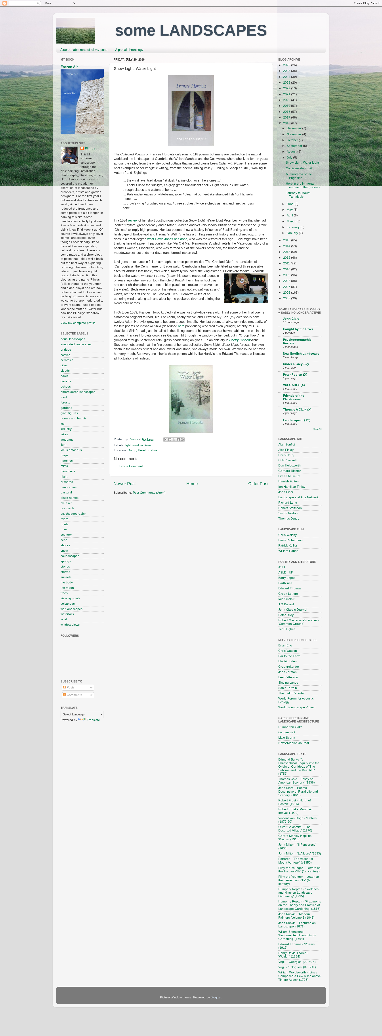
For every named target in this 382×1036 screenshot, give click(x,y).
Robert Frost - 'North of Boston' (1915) (294, 802)
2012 (287, 257)
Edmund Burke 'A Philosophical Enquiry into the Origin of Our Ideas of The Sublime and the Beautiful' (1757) (298, 767)
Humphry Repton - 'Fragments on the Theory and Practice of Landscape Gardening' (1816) (299, 905)
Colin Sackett (287, 460)
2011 (287, 263)
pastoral (66, 492)
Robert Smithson (290, 508)
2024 (287, 76)
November (294, 134)
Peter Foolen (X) (295, 374)
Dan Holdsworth (289, 465)
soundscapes (70, 556)
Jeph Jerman (287, 672)
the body (67, 582)
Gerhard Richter (289, 470)
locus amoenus (71, 450)
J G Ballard (286, 604)
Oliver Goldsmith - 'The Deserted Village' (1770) (295, 828)
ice (63, 423)
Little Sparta (286, 737)
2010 (287, 269)
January (293, 233)
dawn (64, 376)
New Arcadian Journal (293, 743)
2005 (287, 298)
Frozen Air (69, 67)
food (64, 397)
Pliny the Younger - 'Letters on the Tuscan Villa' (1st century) (299, 869)
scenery (66, 534)
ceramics (67, 360)
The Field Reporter (291, 693)
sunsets (66, 577)
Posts (70, 687)
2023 (287, 82)
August (292, 151)
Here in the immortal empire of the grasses (303, 185)
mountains (68, 471)
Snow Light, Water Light (302, 162)
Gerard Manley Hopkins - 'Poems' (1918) (295, 837)
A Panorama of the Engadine (299, 175)
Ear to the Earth (289, 656)
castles (65, 355)
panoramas (68, 487)
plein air (66, 503)
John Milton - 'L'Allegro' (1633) (299, 853)
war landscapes (71, 609)
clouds (65, 370)
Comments (74, 695)
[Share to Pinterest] (182, 439)
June (290, 204)
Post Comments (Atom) (149, 492)
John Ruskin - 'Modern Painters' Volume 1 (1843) (296, 915)
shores (65, 545)
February (293, 227)
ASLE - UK (285, 572)
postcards (67, 508)
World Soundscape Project (296, 707)
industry (66, 429)
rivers (64, 519)
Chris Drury (286, 455)
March (291, 221)
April (290, 215)
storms (65, 571)
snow (64, 550)
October (293, 140)
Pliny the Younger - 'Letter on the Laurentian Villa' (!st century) (298, 880)
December (294, 128)
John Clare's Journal (292, 609)
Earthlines (285, 583)
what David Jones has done (167, 239)
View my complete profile (78, 323)
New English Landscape (301, 353)
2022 (287, 88)
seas (64, 540)
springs (66, 561)
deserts (66, 381)
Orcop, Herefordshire (142, 450)
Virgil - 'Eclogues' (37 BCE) (297, 967)
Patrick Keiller (287, 545)
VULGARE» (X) (294, 385)
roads (65, 524)
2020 (287, 100)
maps (64, 455)
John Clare (291, 318)
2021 (287, 94)
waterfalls (67, 614)
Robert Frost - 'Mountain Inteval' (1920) (295, 811)
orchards (67, 482)
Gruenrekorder (288, 666)
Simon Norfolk (288, 513)
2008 (287, 281)
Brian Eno (285, 645)
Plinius (90, 148)
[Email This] (165, 439)
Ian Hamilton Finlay (291, 486)
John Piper (285, 492)
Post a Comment (131, 466)
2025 (287, 71)
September (295, 145)
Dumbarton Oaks (290, 727)
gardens (66, 407)
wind (64, 619)
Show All (317, 429)
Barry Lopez (286, 577)
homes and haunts (74, 418)
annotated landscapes (76, 344)
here (181, 326)
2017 (287, 117)
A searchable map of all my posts (84, 50)
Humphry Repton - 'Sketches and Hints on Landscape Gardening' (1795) (298, 892)
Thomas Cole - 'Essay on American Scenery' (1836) (296, 780)
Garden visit (286, 732)
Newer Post (125, 483)
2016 (287, 123)
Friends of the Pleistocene (293, 397)
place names (69, 497)
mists (64, 466)
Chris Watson (287, 650)
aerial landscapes (73, 339)
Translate (93, 720)
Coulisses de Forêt (299, 168)
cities (64, 365)
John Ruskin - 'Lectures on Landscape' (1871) (297, 924)
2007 (287, 287)
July (290, 157)
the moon (67, 587)
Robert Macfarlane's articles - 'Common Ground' (298, 622)
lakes (64, 434)
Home (192, 483)
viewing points (70, 598)
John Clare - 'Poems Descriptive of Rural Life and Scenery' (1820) (298, 791)
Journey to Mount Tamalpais (298, 194)
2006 (287, 292)
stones (65, 566)
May (290, 209)
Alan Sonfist (286, 444)
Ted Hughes (286, 629)
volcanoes (68, 603)
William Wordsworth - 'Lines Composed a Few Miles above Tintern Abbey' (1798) (299, 976)
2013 (287, 252)
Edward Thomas (289, 588)
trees (64, 593)
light (128, 445)
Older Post (258, 483)
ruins (64, 529)
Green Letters (288, 593)
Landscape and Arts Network (298, 497)
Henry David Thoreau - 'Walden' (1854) (294, 954)
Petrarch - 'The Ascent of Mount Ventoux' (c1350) (295, 860)
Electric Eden (287, 661)
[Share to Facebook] (178, 439)
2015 (287, 240)
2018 (287, 111)
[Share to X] (174, 439)
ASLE (282, 567)
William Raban (288, 550)
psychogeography (73, 513)
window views (141, 445)
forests (65, 402)
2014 (287, 246)
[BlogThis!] (170, 439)
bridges (66, 349)
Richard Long (287, 502)
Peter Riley (286, 615)
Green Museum (289, 476)
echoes (66, 386)
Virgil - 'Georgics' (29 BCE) (297, 961)
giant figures (69, 413)
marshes (67, 460)
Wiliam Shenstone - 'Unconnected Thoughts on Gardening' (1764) (297, 935)
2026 (287, 65)
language (67, 439)
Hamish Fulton (288, 481)
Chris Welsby (287, 535)
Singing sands (288, 682)
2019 (287, 105)
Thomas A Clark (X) (297, 409)
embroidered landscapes (78, 392)
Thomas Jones (288, 518)
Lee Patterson (288, 677)
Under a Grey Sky (296, 364)
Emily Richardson (290, 540)
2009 (287, 275)
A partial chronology (129, 50)
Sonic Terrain (287, 688)
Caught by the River (298, 329)
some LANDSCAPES (191, 30)
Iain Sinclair (286, 599)
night (64, 476)
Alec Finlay (286, 449)
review (133, 220)
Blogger (216, 997)
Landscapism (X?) (296, 420)
